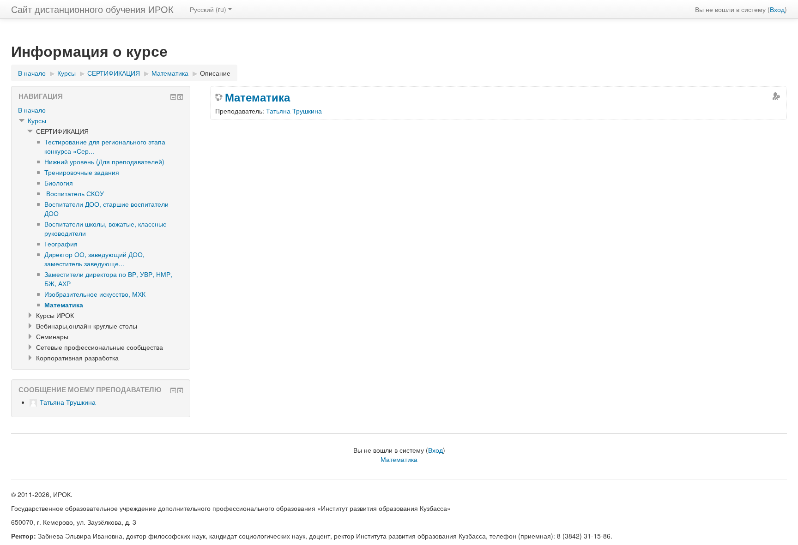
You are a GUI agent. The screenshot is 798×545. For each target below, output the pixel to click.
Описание (215, 73)
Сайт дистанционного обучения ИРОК (92, 9)
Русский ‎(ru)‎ (208, 9)
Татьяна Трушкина (294, 110)
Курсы (37, 120)
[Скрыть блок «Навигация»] (173, 97)
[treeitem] (100, 109)
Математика (257, 96)
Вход (777, 9)
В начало (32, 109)
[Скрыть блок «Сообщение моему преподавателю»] (173, 390)
